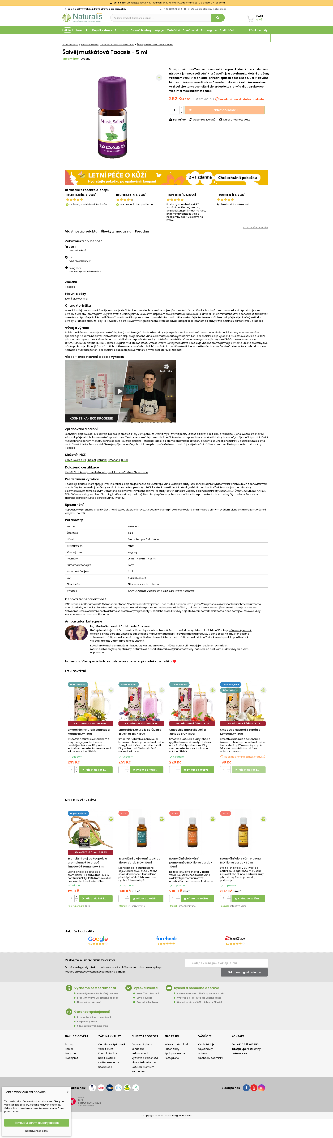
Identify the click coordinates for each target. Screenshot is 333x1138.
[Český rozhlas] (92, 1087)
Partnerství (138, 1071)
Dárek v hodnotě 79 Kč (236, 119)
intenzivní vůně (137, 905)
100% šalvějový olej (76, 298)
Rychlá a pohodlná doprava (196, 988)
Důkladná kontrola (147, 1002)
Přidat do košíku (213, 110)
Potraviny (121, 30)
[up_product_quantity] (76, 768)
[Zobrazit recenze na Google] (98, 939)
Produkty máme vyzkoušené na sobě (97, 997)
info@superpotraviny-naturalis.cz (207, 8)
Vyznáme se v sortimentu (95, 988)
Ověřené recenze (108, 1062)
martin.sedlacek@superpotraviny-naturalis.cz (118, 649)
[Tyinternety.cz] (135, 1087)
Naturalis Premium (143, 1067)
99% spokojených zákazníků (92, 1025)
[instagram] (261, 1087)
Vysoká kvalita (146, 988)
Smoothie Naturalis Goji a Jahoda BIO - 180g (187, 732)
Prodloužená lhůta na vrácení (94, 1017)
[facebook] (246, 1087)
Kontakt (238, 1036)
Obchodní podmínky (210, 1058)
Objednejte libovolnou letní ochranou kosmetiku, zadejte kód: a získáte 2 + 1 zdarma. (169, 2)
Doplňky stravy (102, 30)
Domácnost (190, 30)
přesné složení (216, 604)
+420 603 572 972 (172, 8)
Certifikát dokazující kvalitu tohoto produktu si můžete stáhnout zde (106, 472)
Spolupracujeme (175, 1053)
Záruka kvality (258, 30)
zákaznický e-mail (240, 630)
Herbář (69, 1049)
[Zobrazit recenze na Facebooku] (166, 939)
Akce (67, 30)
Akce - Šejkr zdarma (144, 1062)
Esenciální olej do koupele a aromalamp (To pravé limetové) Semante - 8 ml (87, 863)
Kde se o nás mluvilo (177, 1044)
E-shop (69, 1044)
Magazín (261, 38)
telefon (94, 634)
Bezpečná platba (87, 1021)
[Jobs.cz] (109, 1087)
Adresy (202, 1053)
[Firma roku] (166, 1101)
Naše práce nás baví (89, 1002)
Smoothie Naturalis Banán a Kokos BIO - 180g (240, 732)
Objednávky (205, 1049)
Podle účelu (227, 30)
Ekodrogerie (209, 30)
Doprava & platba (142, 1044)
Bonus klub (138, 1049)
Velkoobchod (140, 1053)
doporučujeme (231, 684)
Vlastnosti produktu (81, 231)
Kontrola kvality (107, 1053)
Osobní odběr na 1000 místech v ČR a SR (199, 1002)
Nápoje (159, 30)
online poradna (111, 634)
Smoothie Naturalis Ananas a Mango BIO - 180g (89, 732)
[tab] (81, 231)
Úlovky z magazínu (116, 231)
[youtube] (253, 1087)
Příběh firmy (172, 1049)
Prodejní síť (71, 1058)
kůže (87, 905)
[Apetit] (101, 1087)
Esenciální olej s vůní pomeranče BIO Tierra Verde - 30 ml (190, 863)
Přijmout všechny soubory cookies (36, 1123)
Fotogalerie (172, 1058)
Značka (71, 282)
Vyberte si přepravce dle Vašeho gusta (199, 997)
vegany (85, 58)
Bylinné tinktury (141, 30)
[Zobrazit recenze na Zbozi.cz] (235, 939)
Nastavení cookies (36, 1131)
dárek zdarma (77, 684)
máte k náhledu (176, 604)
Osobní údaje (206, 1044)
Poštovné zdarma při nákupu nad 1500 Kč (200, 993)
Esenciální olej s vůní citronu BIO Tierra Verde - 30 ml (240, 861)
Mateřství (173, 30)
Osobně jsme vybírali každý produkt (97, 993)
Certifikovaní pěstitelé (111, 1044)
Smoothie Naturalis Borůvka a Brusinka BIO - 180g (139, 732)
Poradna (142, 231)
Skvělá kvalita (144, 997)
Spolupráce (105, 1067)
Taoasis (70, 287)
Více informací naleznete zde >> (191, 91)
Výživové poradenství (145, 1058)
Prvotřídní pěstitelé (148, 993)
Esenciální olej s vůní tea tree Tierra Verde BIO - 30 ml (139, 861)
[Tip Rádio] (127, 1087)
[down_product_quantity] (76, 771)
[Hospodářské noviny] (118, 1087)
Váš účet (205, 1036)
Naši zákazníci (107, 1058)
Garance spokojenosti (92, 1012)
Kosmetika (82, 30)
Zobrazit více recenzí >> (255, 227)
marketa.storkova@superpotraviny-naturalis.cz (179, 649)
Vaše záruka (105, 1049)
